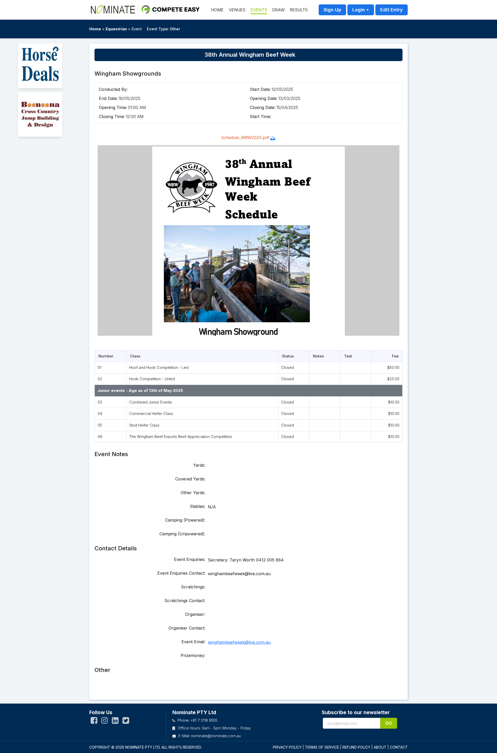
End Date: (108, 98)
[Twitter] (125, 721)
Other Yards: (193, 492)
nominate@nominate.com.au (216, 735)
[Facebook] (94, 721)
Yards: (199, 465)
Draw (278, 9)
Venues (237, 9)
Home (95, 28)
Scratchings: (193, 586)
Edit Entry (391, 9)
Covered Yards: (190, 478)
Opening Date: (263, 98)
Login (358, 9)
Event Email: (193, 641)
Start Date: (260, 89)
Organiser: (195, 614)
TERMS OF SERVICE (322, 747)
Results (299, 9)
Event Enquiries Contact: (181, 573)
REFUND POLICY (356, 747)
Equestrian (116, 28)
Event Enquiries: (189, 559)
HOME (217, 9)
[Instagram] (104, 721)
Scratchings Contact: (184, 600)
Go (388, 723)
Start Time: (260, 116)
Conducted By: (113, 89)
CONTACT (399, 747)
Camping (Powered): (185, 520)
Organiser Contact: (187, 628)
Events (259, 9)
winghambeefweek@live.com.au (239, 642)
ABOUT (380, 747)
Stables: (197, 506)
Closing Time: (112, 116)
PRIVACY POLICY (287, 747)
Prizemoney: (193, 655)
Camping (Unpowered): (182, 533)
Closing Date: (262, 107)
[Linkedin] (115, 721)
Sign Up (332, 9)
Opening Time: (113, 107)
